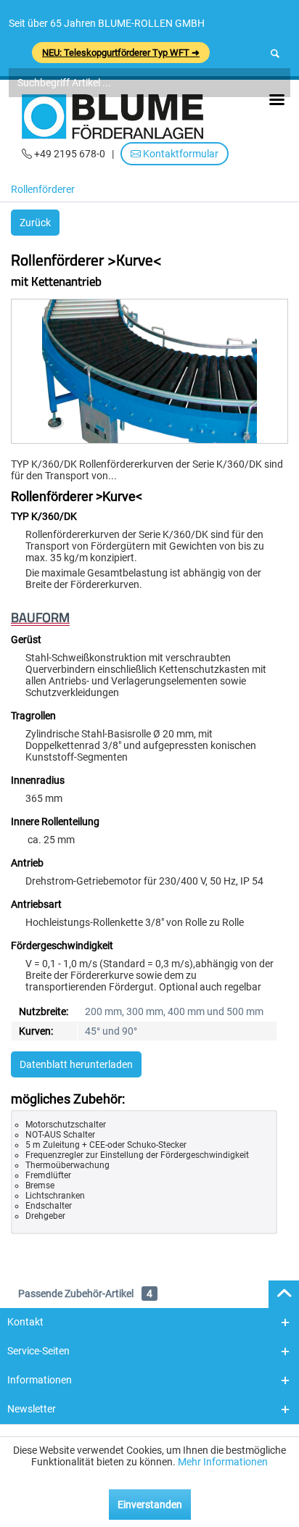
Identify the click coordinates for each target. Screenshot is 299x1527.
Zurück (35, 222)
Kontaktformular (179, 154)
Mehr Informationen (223, 1462)
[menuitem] (46, 191)
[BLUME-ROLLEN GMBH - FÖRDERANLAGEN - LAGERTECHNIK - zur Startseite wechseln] (112, 116)
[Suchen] (275, 53)
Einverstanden (150, 1504)
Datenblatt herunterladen (76, 1064)
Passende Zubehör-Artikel (85, 1293)
